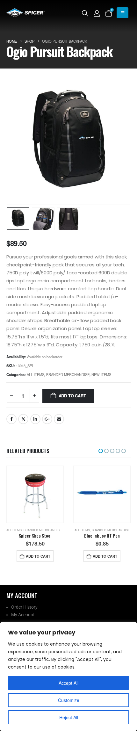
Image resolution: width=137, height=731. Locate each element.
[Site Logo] (25, 12)
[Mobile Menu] (122, 12)
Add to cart (72, 396)
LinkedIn (35, 419)
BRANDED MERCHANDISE (68, 374)
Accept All (68, 683)
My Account (23, 614)
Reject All (68, 717)
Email (59, 419)
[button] (85, 13)
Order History (24, 607)
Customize (68, 700)
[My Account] (97, 13)
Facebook (11, 419)
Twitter (23, 419)
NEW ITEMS (101, 374)
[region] (68, 676)
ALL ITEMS (35, 374)
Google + (47, 419)
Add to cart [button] (38, 556)
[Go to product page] (35, 494)
